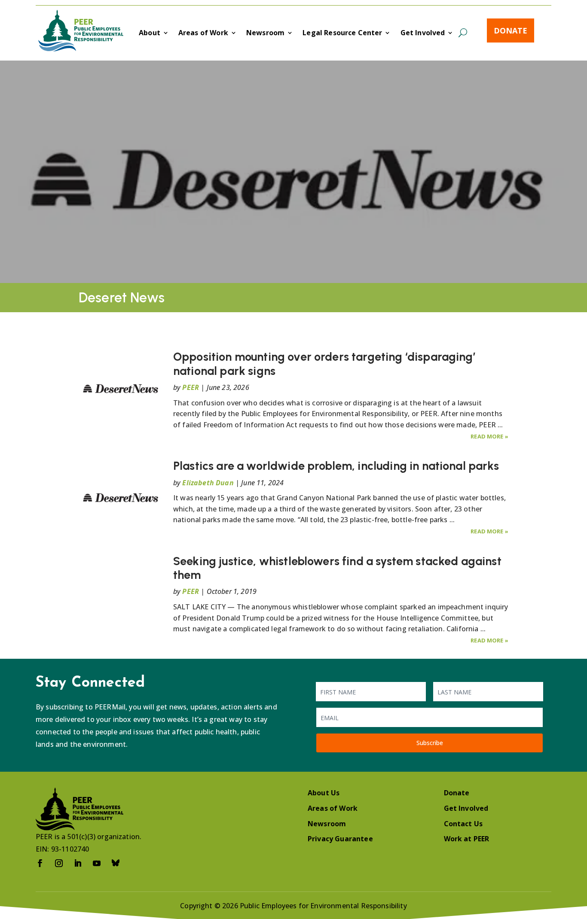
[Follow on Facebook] (40, 863)
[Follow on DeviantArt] (115, 863)
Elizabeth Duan (207, 482)
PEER (190, 387)
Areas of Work (203, 33)
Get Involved (423, 33)
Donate (510, 30)
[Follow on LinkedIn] (78, 863)
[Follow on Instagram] (59, 863)
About (149, 33)
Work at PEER (466, 838)
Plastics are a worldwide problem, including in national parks (336, 466)
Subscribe (429, 743)
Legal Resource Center (342, 33)
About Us (323, 792)
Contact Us (463, 823)
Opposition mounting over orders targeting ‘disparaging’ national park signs (324, 363)
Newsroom (265, 33)
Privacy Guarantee (340, 838)
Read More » (489, 436)
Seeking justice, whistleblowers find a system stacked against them (337, 568)
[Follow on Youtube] (96, 863)
